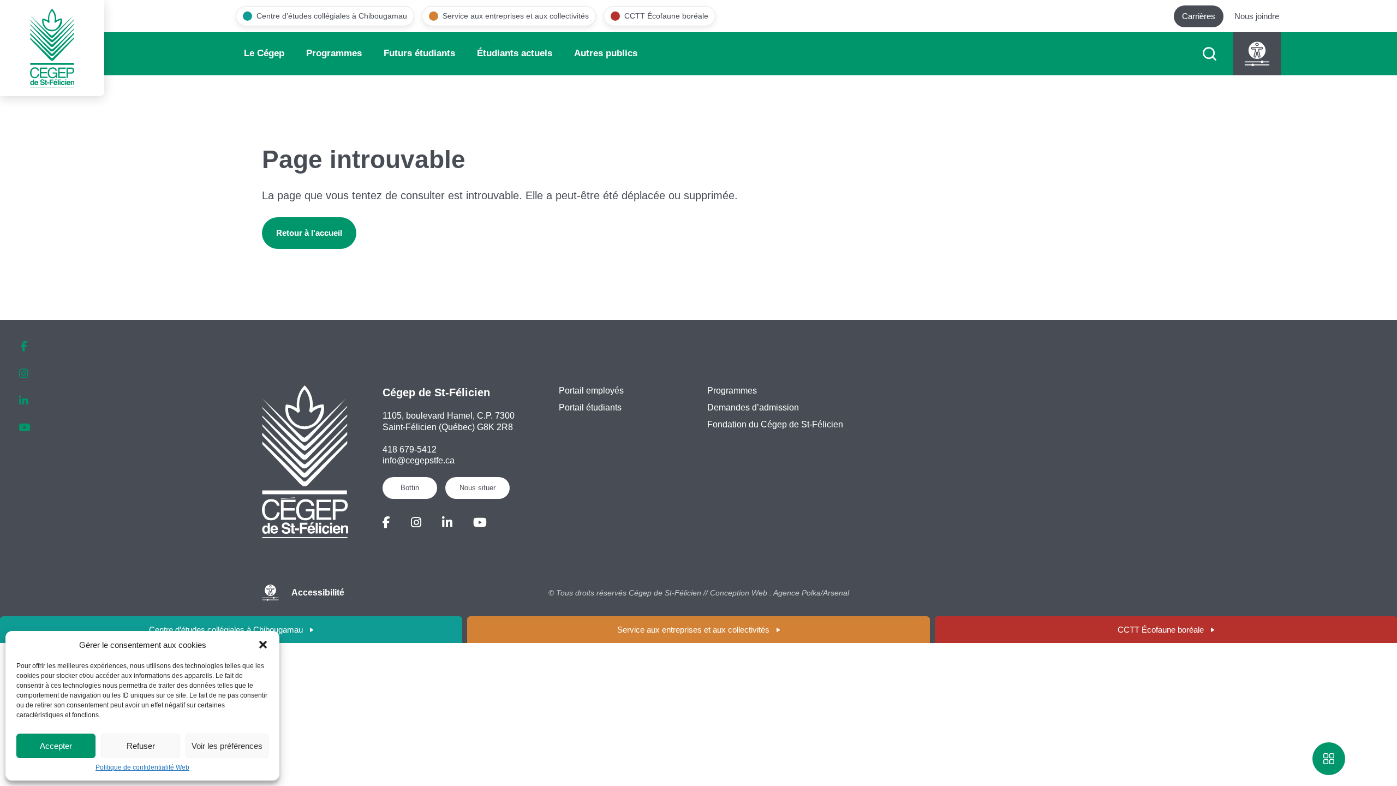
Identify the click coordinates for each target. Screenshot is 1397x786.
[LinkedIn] (447, 522)
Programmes (334, 53)
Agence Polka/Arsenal (811, 592)
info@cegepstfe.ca (419, 460)
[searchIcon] (1209, 53)
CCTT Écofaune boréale (1161, 629)
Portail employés (591, 390)
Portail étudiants (590, 407)
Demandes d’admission (753, 407)
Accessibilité (317, 592)
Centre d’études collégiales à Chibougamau (226, 629)
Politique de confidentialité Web (142, 767)
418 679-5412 (410, 449)
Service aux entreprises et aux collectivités (693, 629)
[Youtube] (480, 522)
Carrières (1198, 16)
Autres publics (605, 53)
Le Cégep (264, 53)
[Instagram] (416, 522)
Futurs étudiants (419, 53)
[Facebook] (386, 522)
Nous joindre (1256, 16)
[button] (263, 644)
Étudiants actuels (514, 53)
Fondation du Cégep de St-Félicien (775, 424)
